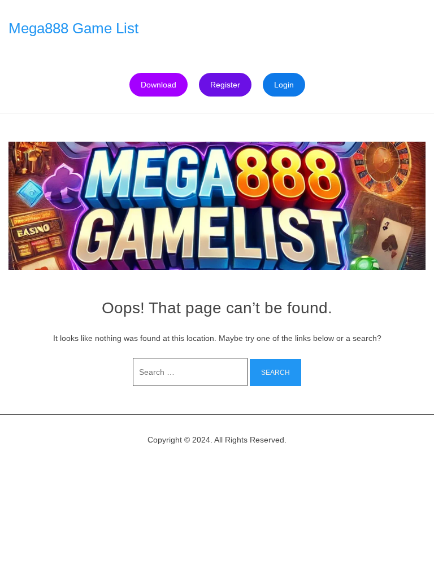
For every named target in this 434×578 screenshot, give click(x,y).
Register (225, 84)
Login (284, 84)
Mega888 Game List (73, 28)
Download (158, 84)
